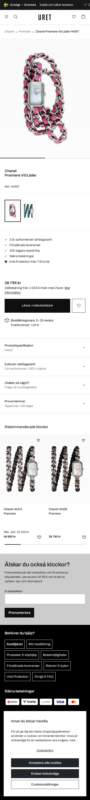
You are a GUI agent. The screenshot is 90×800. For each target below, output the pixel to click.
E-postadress (13, 591)
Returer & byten (57, 666)
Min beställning (39, 644)
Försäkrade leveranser (25, 245)
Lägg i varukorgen (37, 305)
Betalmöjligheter (55, 655)
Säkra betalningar (21, 256)
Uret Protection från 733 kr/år (29, 261)
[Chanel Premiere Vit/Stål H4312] (22, 469)
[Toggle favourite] (78, 306)
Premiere (25, 31)
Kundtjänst (15, 644)
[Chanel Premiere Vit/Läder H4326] (67, 469)
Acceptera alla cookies (45, 763)
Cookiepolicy (45, 750)
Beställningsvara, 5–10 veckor (32, 320)
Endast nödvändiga (45, 773)
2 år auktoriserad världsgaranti (30, 239)
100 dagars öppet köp (24, 250)
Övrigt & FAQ (44, 676)
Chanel (9, 31)
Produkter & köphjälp (22, 655)
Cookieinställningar (45, 784)
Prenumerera (19, 613)
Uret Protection (17, 676)
